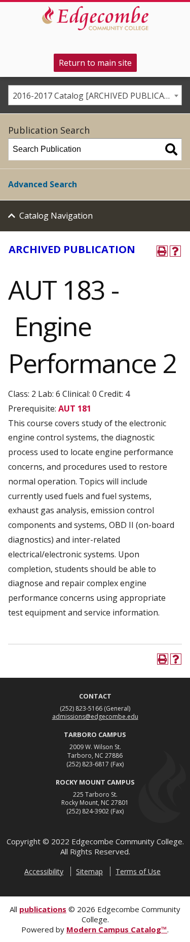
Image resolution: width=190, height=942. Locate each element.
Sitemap (89, 871)
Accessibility (43, 871)
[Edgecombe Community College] (95, 18)
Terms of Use (138, 871)
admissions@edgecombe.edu (95, 716)
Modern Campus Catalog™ (116, 929)
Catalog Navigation (56, 215)
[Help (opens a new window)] (175, 251)
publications (42, 909)
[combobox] (95, 95)
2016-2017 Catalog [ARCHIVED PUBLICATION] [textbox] (97, 95)
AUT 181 (74, 408)
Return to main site (95, 62)
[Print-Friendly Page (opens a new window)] (162, 251)
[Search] (171, 149)
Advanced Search (42, 184)
